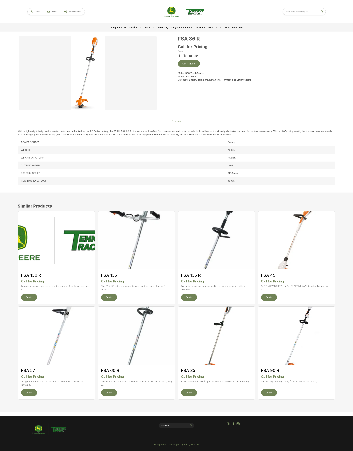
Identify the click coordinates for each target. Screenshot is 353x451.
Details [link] (29, 297)
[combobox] (304, 11)
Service (133, 27)
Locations (200, 27)
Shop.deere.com (234, 27)
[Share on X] (185, 55)
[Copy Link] (196, 55)
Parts (147, 27)
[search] (322, 11)
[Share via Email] (190, 55)
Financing (163, 27)
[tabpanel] (97, 73)
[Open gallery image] (88, 73)
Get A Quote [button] (188, 63)
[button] (36, 11)
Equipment (116, 27)
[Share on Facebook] (179, 55)
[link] (73, 11)
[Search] (190, 425)
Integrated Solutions (181, 27)
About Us (213, 27)
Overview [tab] (176, 121)
